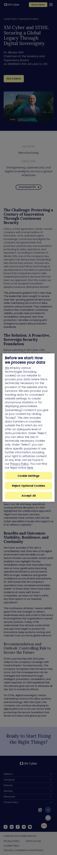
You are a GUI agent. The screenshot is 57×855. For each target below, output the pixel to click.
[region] (28, 427)
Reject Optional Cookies (28, 485)
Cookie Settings (28, 476)
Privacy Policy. (19, 464)
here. (30, 467)
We (7, 368)
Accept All (29, 495)
